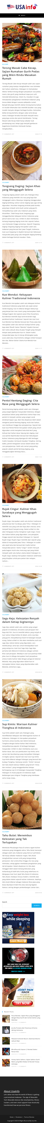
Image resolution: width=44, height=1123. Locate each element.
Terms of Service (29, 1117)
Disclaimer (19, 1117)
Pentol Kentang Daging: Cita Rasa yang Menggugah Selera (21, 402)
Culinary (5, 182)
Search (4, 902)
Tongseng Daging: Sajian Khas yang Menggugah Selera (21, 187)
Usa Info (34, 1121)
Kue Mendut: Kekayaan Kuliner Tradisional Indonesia (21, 296)
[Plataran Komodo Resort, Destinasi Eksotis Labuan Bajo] (6, 1040)
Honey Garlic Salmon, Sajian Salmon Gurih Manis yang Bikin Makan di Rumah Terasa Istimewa (25, 1062)
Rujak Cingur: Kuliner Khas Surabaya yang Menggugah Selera (19, 512)
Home (11, 1117)
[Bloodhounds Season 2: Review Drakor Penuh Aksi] (6, 1051)
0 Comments (22, 1022)
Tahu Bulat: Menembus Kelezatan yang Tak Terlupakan (17, 839)
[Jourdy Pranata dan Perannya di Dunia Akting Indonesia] (6, 1030)
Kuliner (5, 64)
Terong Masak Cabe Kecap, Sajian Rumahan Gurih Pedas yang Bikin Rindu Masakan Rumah (21, 73)
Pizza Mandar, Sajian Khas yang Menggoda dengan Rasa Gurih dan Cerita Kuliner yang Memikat (25, 1018)
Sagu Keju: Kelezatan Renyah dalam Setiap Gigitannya (20, 620)
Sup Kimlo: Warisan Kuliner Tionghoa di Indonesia (19, 725)
